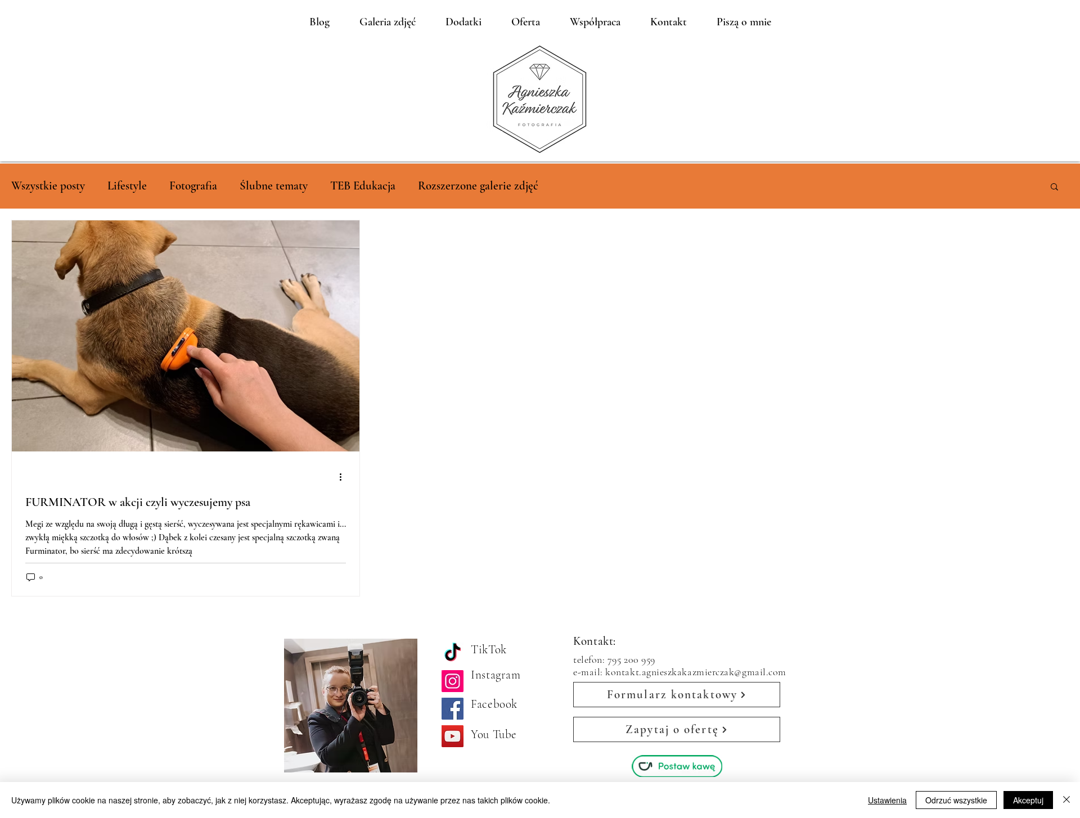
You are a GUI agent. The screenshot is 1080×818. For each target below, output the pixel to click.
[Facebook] (453, 709)
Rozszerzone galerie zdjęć (478, 186)
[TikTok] (453, 654)
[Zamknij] (1066, 800)
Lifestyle (127, 186)
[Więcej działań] (344, 476)
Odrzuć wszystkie (956, 800)
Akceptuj (1028, 800)
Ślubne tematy (274, 186)
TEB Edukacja (362, 186)
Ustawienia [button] (887, 800)
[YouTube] (453, 736)
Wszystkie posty (48, 186)
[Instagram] (453, 681)
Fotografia (193, 186)
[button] (1054, 187)
